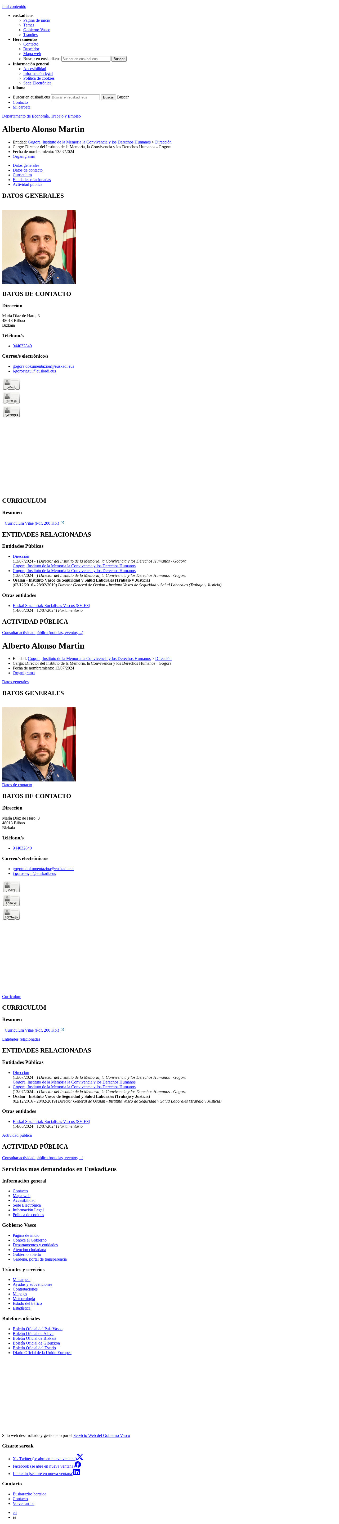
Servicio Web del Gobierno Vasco (101, 1435)
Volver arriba (23, 1503)
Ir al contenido (14, 6)
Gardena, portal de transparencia (40, 1259)
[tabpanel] (169, 238)
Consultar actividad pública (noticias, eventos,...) (42, 632)
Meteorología (24, 1298)
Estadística (21, 1308)
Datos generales (15, 682)
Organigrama (24, 156)
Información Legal (28, 1210)
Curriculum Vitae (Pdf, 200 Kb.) (32, 523)
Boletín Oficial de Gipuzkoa (36, 1343)
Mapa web (32, 53)
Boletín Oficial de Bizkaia (34, 1338)
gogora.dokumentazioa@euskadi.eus (43, 366)
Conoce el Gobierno (30, 1240)
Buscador (31, 49)
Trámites (30, 34)
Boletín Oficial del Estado (34, 1348)
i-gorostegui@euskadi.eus (34, 371)
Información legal (38, 73)
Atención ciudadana (29, 1249)
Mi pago (20, 1294)
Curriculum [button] (22, 175)
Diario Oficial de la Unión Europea (42, 1352)
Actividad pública (17, 1135)
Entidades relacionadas (21, 1039)
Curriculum (11, 996)
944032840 (22, 346)
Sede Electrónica (37, 83)
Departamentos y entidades (35, 1245)
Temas (28, 25)
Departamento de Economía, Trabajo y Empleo (41, 116)
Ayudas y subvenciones (32, 1284)
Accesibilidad (34, 68)
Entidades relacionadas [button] (32, 179)
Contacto (30, 44)
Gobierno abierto (27, 1254)
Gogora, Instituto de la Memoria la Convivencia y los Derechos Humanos (89, 142)
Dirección (163, 142)
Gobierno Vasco (36, 30)
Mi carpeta (21, 107)
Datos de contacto (17, 785)
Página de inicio (36, 20)
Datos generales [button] (26, 165)
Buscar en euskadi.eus (41, 58)
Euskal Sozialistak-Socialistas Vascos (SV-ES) (51, 605)
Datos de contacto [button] (28, 170)
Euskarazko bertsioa (29, 1494)
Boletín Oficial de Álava (33, 1333)
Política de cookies (39, 78)
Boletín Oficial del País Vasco (38, 1329)
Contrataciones (25, 1289)
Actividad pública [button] (27, 184)
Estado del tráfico (27, 1303)
